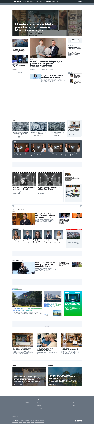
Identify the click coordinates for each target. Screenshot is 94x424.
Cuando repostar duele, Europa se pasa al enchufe (76, 268)
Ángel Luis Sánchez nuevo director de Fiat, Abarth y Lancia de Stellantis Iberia (48, 241)
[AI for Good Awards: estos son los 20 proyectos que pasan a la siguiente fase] (72, 298)
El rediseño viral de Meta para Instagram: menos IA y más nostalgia (34, 27)
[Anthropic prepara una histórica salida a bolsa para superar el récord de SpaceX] (64, 215)
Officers (26, 399)
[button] (13, 1)
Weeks (73, 402)
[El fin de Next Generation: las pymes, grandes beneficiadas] (71, 340)
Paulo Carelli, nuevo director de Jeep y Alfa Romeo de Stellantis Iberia (27, 241)
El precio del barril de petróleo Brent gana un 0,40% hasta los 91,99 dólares (64, 264)
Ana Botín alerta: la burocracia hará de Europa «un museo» (52, 76)
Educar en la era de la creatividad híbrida (56, 133)
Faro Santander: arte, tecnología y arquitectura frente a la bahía (73, 240)
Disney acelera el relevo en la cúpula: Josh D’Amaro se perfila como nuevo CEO (77, 82)
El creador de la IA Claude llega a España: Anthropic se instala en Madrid (45, 215)
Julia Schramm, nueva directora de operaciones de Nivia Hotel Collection (58, 241)
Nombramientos (27, 402)
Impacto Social (39, 405)
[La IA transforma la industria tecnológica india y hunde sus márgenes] (52, 296)
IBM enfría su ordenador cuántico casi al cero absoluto (48, 312)
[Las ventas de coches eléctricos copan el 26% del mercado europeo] (77, 264)
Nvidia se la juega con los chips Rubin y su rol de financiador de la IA (45, 264)
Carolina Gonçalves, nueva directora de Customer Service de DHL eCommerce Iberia (16, 241)
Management (39, 399)
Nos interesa (24, 422)
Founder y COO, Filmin (47, 111)
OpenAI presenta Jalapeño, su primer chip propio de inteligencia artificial (46, 63)
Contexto (50, 399)
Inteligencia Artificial (39, 408)
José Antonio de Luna (47, 108)
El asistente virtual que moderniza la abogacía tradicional (23, 188)
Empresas (14, 399)
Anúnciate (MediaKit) (15, 422)
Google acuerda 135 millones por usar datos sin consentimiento (27, 309)
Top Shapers (38, 400)
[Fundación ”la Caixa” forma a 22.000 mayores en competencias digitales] (47, 340)
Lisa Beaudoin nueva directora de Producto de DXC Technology (37, 241)
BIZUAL (16, 21)
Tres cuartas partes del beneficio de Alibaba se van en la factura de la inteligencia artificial (76, 220)
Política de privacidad (38, 422)
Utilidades (74, 405)
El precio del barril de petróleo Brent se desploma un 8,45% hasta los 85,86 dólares (74, 53)
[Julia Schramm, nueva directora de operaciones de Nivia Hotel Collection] (58, 234)
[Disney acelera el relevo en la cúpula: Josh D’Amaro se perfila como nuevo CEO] (71, 81)
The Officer (15, 420)
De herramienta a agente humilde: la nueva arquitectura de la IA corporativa (20, 133)
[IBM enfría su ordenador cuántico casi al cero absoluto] (57, 313)
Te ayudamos (28, 422)
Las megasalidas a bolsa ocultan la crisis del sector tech (19, 67)
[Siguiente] (81, 206)
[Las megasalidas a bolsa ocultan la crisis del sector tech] (20, 59)
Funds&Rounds (15, 64)
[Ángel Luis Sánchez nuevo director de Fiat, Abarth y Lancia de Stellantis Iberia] (48, 234)
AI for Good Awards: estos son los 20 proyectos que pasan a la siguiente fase (72, 304)
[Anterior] (13, 206)
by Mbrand (42, 422)
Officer (80, 1)
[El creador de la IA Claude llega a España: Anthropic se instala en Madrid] (23, 219)
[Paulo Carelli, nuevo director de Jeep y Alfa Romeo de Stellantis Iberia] (27, 234)
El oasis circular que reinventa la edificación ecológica (49, 188)
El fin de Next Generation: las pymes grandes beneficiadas (69, 348)
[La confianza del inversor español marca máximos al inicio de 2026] (71, 75)
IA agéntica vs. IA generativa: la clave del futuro (75, 178)
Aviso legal (32, 422)
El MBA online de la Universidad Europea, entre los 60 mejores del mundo (74, 129)
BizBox (25, 400)
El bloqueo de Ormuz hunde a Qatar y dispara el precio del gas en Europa (74, 48)
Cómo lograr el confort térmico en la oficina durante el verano (72, 196)
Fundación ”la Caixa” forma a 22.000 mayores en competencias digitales (45, 349)
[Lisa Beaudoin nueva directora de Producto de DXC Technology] (37, 234)
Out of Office (63, 399)
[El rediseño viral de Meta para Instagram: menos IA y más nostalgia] (22, 340)
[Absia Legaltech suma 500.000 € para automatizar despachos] (24, 179)
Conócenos (20, 422)
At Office (74, 400)
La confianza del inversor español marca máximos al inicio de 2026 (77, 76)
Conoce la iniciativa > (77, 292)
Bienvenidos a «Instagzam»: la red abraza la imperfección (21, 348)
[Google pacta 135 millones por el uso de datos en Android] (27, 299)
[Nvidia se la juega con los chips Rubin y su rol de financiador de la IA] (23, 268)
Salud (37, 413)
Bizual (37, 402)
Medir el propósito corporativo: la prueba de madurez (38, 133)
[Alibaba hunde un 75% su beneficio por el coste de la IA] (77, 215)
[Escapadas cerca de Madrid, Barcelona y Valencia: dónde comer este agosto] (65, 376)
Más (73, 399)
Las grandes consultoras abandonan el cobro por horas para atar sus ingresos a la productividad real (52, 305)
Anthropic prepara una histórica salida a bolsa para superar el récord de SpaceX (64, 221)
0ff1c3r (32, 59)
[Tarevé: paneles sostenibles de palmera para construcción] (50, 179)
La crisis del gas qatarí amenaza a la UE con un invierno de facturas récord (19, 50)
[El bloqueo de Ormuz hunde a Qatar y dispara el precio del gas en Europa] (20, 43)
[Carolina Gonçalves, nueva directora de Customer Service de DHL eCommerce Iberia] (16, 234)
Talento (38, 410)
